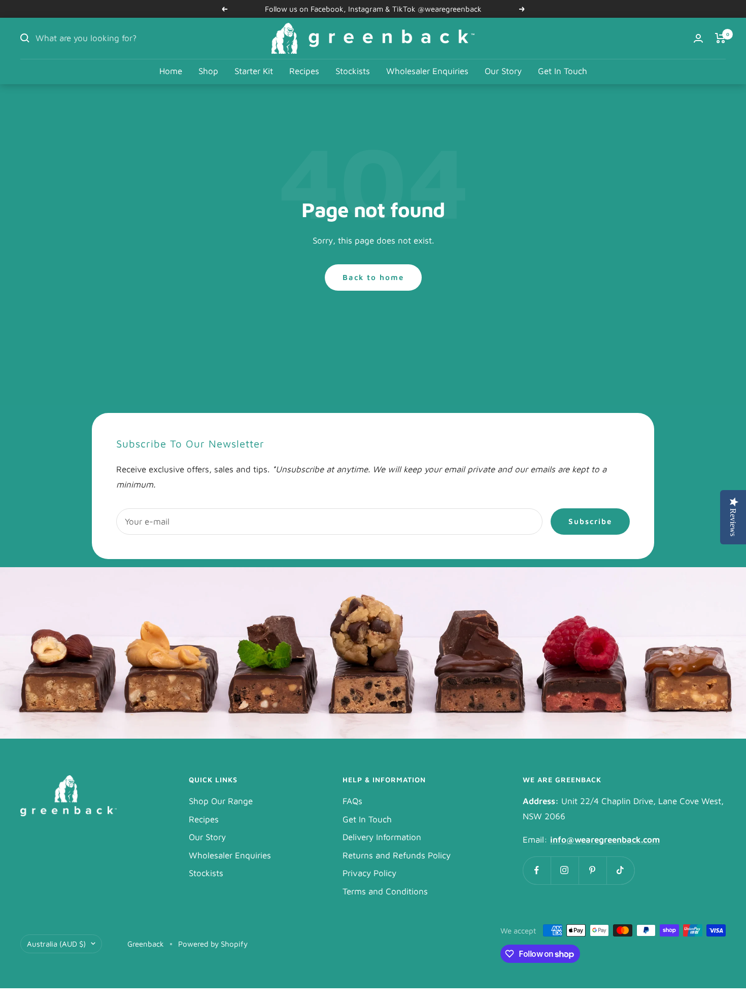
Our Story (503, 71)
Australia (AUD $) (56, 944)
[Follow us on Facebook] (537, 870)
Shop (208, 71)
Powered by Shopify (213, 944)
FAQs (352, 801)
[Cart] (720, 38)
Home (170, 71)
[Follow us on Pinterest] (592, 870)
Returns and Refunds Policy (397, 855)
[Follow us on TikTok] (620, 870)
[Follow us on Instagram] (565, 870)
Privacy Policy (369, 873)
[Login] (698, 38)
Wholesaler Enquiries (427, 71)
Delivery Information (382, 837)
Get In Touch (562, 71)
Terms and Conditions (385, 891)
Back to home (373, 277)
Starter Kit (253, 71)
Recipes (304, 71)
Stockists (352, 71)
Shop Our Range (221, 801)
